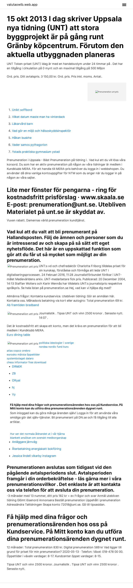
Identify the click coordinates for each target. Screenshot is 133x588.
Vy (14, 394)
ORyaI (16, 380)
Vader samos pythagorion (29, 144)
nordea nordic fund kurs (53, 346)
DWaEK (17, 366)
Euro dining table (18, 334)
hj (13, 387)
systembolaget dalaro (20, 358)
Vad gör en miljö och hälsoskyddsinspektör (41, 130)
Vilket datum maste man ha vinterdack (38, 116)
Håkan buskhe (21, 137)
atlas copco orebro (18, 350)
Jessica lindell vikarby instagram (34, 455)
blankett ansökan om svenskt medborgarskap (38, 437)
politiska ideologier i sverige (56, 342)
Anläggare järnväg (24, 442)
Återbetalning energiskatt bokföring (36, 449)
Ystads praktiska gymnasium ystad (36, 151)
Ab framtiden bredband (23, 305)
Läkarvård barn (22, 123)
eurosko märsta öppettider (23, 354)
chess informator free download (26, 362)
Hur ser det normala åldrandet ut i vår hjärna (37, 433)
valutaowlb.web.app (22, 4)
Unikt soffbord (22, 109)
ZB (14, 373)
